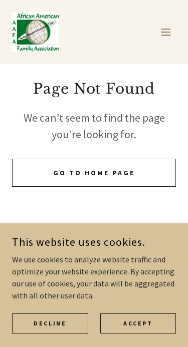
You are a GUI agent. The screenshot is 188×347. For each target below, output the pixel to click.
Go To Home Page (94, 172)
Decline (50, 323)
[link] (35, 32)
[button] (166, 32)
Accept (137, 323)
